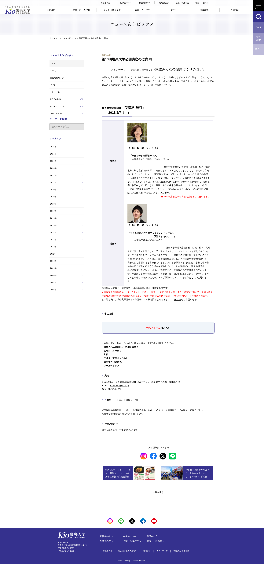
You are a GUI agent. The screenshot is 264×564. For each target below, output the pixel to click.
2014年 (53, 232)
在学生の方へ (125, 3)
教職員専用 (107, 551)
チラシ (177, 299)
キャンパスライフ (112, 10)
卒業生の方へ (164, 3)
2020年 (53, 189)
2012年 (53, 247)
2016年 (53, 218)
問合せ (258, 49)
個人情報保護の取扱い (127, 551)
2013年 (53, 239)
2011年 (53, 254)
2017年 (53, 211)
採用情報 (147, 551)
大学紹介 (50, 10)
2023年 (53, 168)
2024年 (53, 161)
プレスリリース (57, 113)
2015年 (53, 225)
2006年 (53, 289)
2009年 (53, 268)
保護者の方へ (145, 3)
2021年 (53, 182)
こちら (166, 328)
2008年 (53, 275)
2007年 (53, 282)
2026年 (53, 147)
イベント (54, 85)
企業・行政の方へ (183, 3)
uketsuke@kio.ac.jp (119, 385)
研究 (173, 10)
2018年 (53, 204)
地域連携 (204, 10)
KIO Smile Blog (56, 99)
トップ (52, 38)
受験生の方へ (106, 3)
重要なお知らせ (57, 78)
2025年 (53, 154)
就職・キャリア (142, 10)
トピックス (55, 92)
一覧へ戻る (158, 492)
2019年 (53, 197)
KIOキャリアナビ (57, 106)
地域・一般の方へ (202, 3)
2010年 (53, 261)
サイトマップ (162, 551)
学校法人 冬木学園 (181, 551)
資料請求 (258, 38)
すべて (53, 71)
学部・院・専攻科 (81, 10)
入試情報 (234, 10)
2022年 (53, 175)
